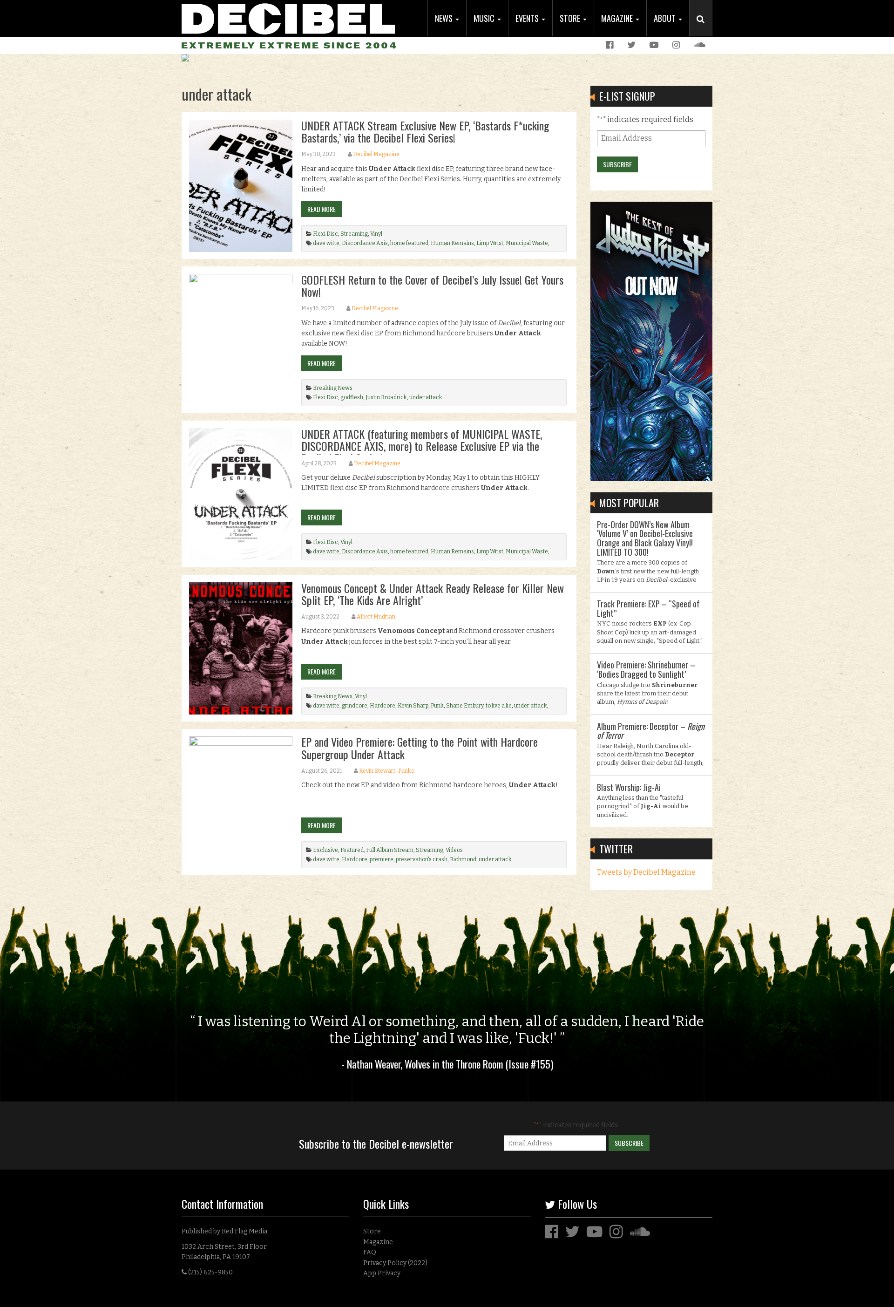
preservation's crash (421, 859)
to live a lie (499, 705)
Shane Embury (464, 705)
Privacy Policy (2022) (395, 1263)
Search (704, 28)
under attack (425, 397)
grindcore (354, 705)
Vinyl (376, 234)
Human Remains (452, 243)
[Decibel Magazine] (288, 17)
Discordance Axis (365, 243)
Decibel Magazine (376, 154)
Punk (437, 705)
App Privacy (381, 1273)
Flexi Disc (325, 234)
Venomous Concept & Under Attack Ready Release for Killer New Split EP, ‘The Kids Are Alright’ (432, 593)
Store (571, 18)
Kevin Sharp (413, 705)
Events (528, 18)
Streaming (354, 234)
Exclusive (325, 850)
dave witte (326, 243)
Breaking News (332, 388)
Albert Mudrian (376, 616)
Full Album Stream (389, 850)
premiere (381, 859)
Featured (352, 850)
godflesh (351, 397)
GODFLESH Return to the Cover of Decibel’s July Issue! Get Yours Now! (432, 285)
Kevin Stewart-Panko (386, 771)
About (665, 18)
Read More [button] (321, 209)
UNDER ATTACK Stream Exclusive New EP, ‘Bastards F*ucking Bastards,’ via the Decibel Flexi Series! (425, 131)
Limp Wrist (489, 243)
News (444, 18)
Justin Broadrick (386, 397)
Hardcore (382, 705)
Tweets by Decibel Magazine (646, 872)
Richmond (463, 859)
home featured (409, 243)
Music (485, 18)
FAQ (369, 1252)
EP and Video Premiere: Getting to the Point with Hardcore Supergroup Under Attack (419, 747)
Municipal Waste (527, 243)
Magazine (618, 18)
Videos (454, 850)
